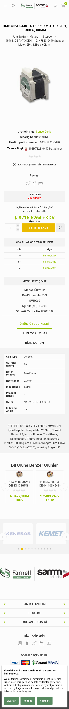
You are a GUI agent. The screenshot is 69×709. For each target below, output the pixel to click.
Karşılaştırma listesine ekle (37, 164)
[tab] (34, 324)
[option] (19, 487)
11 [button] (50, 548)
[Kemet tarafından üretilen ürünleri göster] (51, 533)
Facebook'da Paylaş (34, 183)
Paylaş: (34, 175)
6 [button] (35, 548)
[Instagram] (20, 643)
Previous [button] (5, 487)
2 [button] (22, 549)
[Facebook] (27, 643)
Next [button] (63, 487)
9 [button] (44, 548)
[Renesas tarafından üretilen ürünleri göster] (18, 533)
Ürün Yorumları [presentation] (35, 333)
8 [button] (41, 548)
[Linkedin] (42, 643)
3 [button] (25, 548)
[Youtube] (49, 643)
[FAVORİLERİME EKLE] (60, 227)
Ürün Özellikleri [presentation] (34, 323)
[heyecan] (34, 643)
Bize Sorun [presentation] (34, 343)
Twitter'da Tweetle (28, 183)
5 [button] (32, 548)
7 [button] (38, 548)
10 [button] (47, 548)
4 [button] (29, 548)
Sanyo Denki (43, 131)
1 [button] (18, 548)
